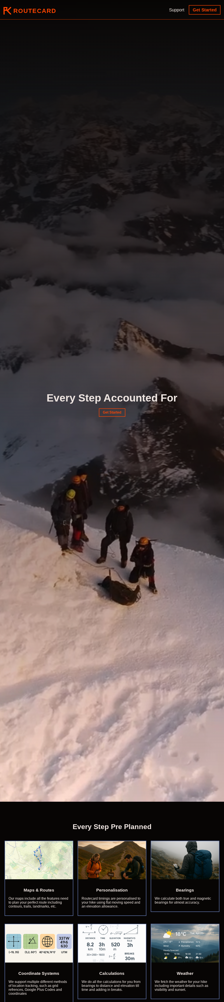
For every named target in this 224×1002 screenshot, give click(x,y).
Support (176, 9)
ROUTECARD (33, 10)
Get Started (205, 9)
